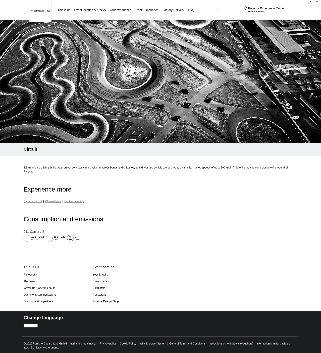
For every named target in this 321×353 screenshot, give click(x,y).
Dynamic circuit (33, 201)
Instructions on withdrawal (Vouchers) (231, 343)
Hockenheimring (74, 201)
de (310, 1)
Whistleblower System (153, 343)
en (316, 1)
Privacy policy (108, 343)
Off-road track (53, 201)
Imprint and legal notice (82, 343)
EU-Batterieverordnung (44, 347)
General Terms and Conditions (187, 343)
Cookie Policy (128, 343)
